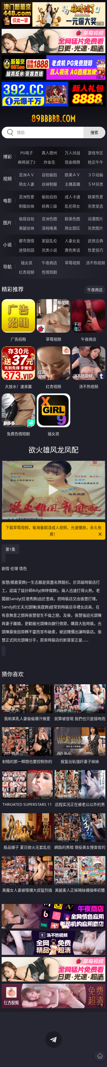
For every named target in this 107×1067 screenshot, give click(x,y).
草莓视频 (72, 262)
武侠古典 (95, 240)
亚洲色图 (49, 218)
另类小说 (49, 250)
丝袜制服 (49, 184)
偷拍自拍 (49, 196)
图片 (7, 223)
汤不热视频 (95, 262)
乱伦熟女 (72, 206)
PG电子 (26, 152)
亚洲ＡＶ (26, 174)
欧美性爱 (95, 196)
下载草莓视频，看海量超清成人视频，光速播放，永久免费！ (53, 531)
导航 (7, 267)
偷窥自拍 (26, 218)
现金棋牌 (72, 162)
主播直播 (72, 184)
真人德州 (49, 152)
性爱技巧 (95, 250)
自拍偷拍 (49, 174)
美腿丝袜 (26, 228)
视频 (7, 179)
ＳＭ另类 (95, 184)
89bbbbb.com (53, 118)
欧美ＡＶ (72, 174)
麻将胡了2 (26, 162)
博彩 (7, 157)
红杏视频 (26, 272)
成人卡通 (72, 196)
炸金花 (49, 162)
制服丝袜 (26, 206)
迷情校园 (26, 250)
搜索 (94, 132)
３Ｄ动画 (95, 174)
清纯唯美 (49, 228)
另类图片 (95, 228)
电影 (7, 201)
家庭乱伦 (49, 240)
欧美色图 (72, 218)
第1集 (10, 549)
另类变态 (95, 206)
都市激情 (26, 240)
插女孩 (26, 262)
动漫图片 (95, 218)
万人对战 (72, 152)
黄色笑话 (72, 250)
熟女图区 (72, 228)
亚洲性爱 (26, 196)
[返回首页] (99, 1056)
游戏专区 (95, 152)
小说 (7, 245)
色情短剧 (49, 272)
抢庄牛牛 (95, 162)
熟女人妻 (26, 184)
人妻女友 (72, 240)
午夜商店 (49, 262)
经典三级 (49, 206)
